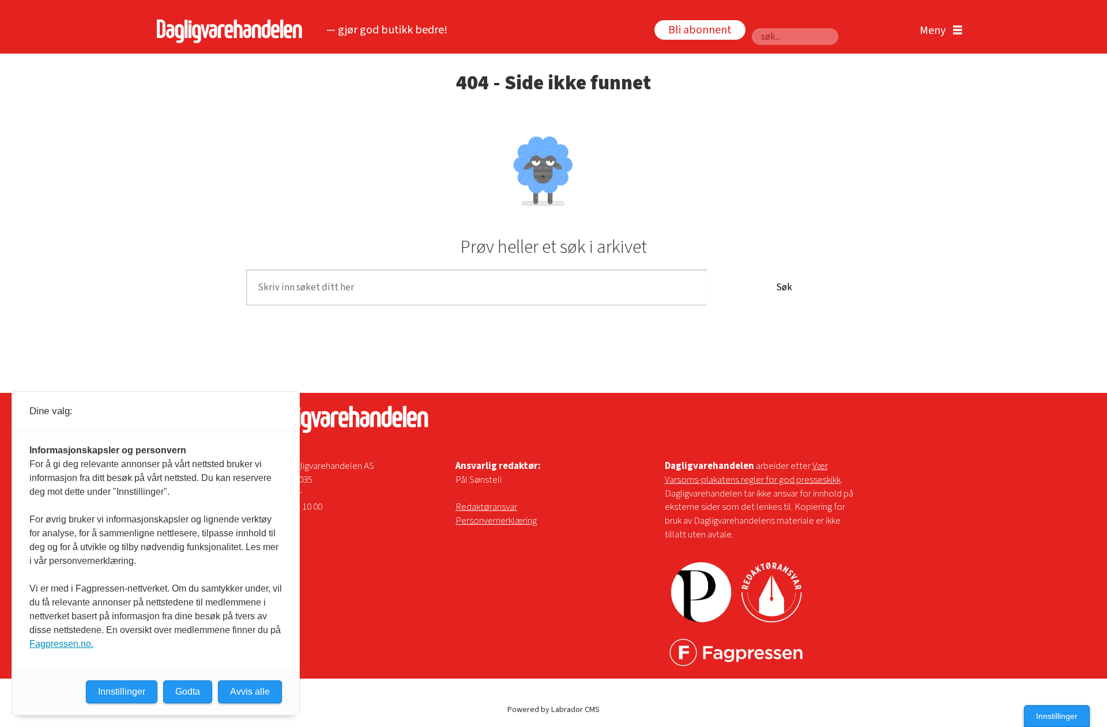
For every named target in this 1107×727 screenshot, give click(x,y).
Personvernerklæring (496, 521)
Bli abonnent (700, 30)
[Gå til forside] (226, 31)
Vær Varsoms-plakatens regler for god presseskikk (753, 473)
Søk (784, 287)
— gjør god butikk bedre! (386, 30)
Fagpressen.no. (61, 644)
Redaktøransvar (486, 507)
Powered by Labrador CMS (553, 709)
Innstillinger (1057, 716)
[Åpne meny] (938, 30)
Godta (187, 691)
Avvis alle (250, 691)
